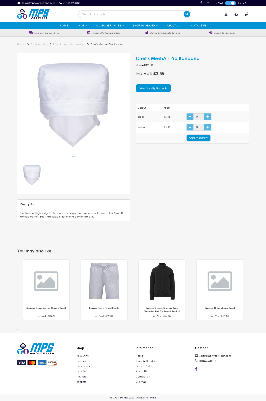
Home (64, 25)
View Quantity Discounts (153, 88)
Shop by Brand (144, 25)
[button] (73, 204)
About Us (173, 25)
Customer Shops (109, 25)
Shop (81, 25)
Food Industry (39, 44)
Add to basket (198, 138)
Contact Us (197, 25)
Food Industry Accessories (69, 44)
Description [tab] (27, 204)
